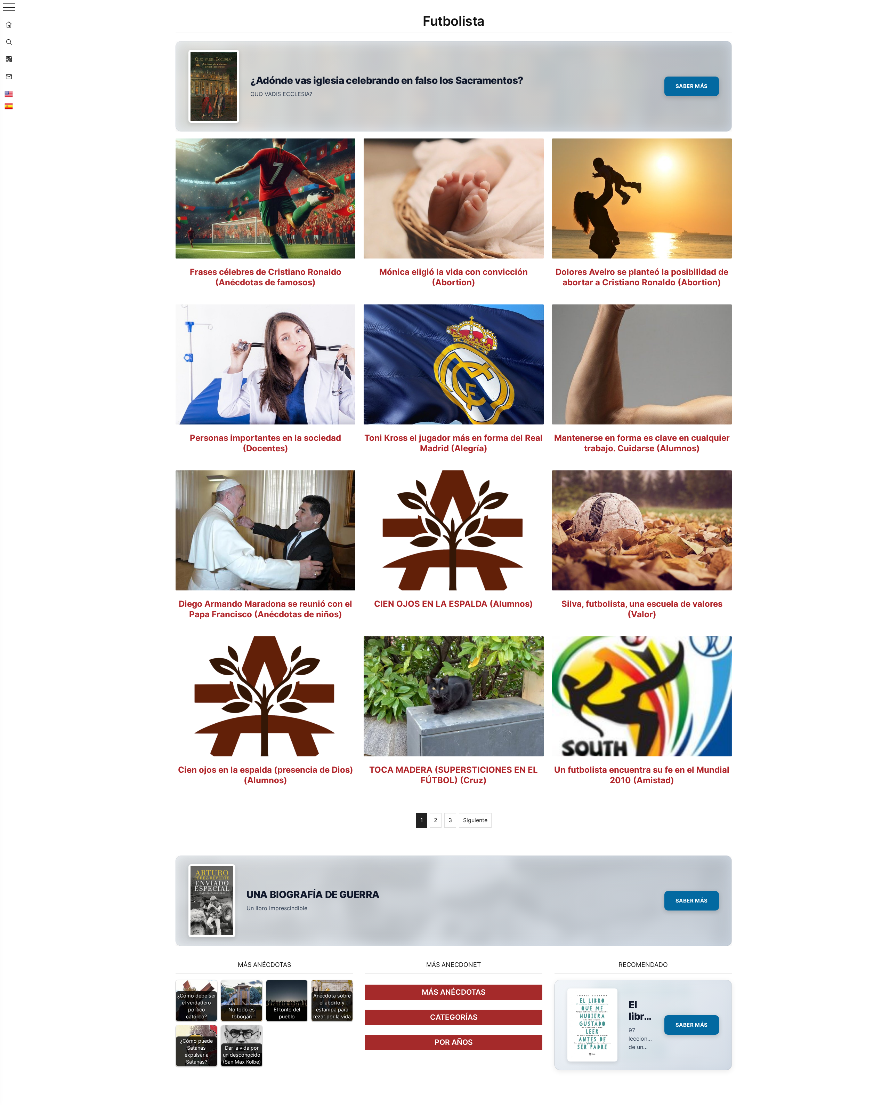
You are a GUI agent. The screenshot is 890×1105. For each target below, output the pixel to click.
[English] (8, 94)
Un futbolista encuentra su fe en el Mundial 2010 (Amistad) (641, 775)
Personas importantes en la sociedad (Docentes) (265, 443)
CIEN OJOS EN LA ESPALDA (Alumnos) (453, 604)
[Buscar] (8, 42)
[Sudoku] (8, 59)
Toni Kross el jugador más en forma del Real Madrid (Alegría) (453, 443)
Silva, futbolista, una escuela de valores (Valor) (641, 609)
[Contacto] (8, 76)
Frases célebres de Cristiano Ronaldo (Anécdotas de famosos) (265, 277)
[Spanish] (8, 106)
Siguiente (475, 820)
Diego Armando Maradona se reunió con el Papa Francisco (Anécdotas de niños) (265, 609)
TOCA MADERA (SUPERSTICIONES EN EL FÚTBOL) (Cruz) (453, 775)
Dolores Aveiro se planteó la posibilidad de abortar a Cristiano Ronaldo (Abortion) (642, 277)
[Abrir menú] (9, 7)
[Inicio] (8, 24)
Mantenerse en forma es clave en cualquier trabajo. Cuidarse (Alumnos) (642, 443)
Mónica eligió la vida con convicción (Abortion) (453, 277)
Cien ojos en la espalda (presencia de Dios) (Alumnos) (265, 775)
